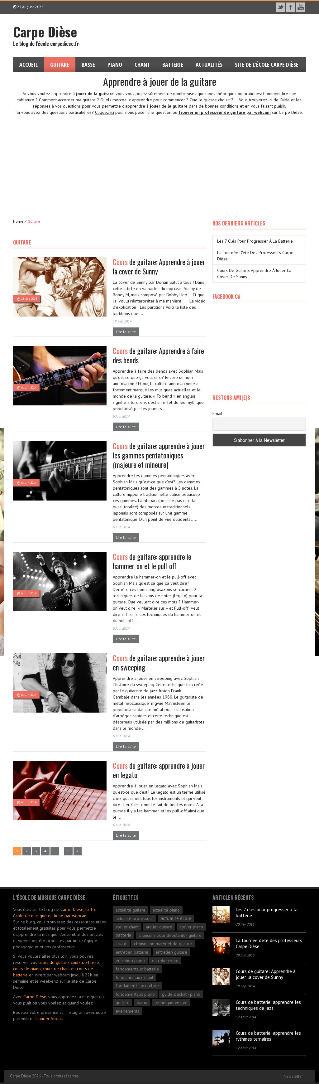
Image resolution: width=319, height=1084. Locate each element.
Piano (114, 64)
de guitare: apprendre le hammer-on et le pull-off (152, 561)
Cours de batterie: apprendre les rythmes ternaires (268, 1036)
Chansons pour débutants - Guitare (170, 935)
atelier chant (127, 927)
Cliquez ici (104, 112)
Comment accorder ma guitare (67, 100)
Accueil (28, 64)
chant (121, 943)
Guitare (59, 64)
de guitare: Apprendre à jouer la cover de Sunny (159, 267)
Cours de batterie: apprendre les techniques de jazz (268, 1005)
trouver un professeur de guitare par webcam (225, 112)
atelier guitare (159, 927)
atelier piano (191, 927)
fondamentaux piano (135, 994)
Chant (142, 64)
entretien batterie (132, 952)
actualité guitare (130, 910)
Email (217, 413)
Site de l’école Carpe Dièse (266, 64)
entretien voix (165, 960)
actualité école (175, 918)
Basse (88, 64)
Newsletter (293, 1076)
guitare (123, 1002)
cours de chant (56, 968)
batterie (123, 935)
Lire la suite (126, 331)
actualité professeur (134, 918)
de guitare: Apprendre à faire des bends (158, 355)
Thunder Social (48, 1018)
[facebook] (290, 7)
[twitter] (280, 7)
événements (127, 1011)
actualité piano (166, 910)
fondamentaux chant (134, 977)
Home (18, 221)
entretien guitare (171, 952)
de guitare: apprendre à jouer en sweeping (159, 663)
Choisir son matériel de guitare (163, 943)
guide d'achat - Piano (181, 994)
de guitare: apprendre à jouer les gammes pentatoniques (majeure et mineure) (159, 455)
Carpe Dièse (34, 996)
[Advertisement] (159, 162)
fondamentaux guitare (137, 986)
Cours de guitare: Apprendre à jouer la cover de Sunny (266, 974)
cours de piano (27, 968)
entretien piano (130, 960)
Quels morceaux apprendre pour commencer (142, 100)
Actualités (209, 64)
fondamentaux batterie (137, 969)
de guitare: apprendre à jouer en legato (159, 770)
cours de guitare (53, 962)
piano (142, 1002)
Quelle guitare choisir (210, 100)
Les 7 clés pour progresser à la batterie (255, 241)
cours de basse (85, 962)
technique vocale (171, 1002)
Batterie (172, 64)
